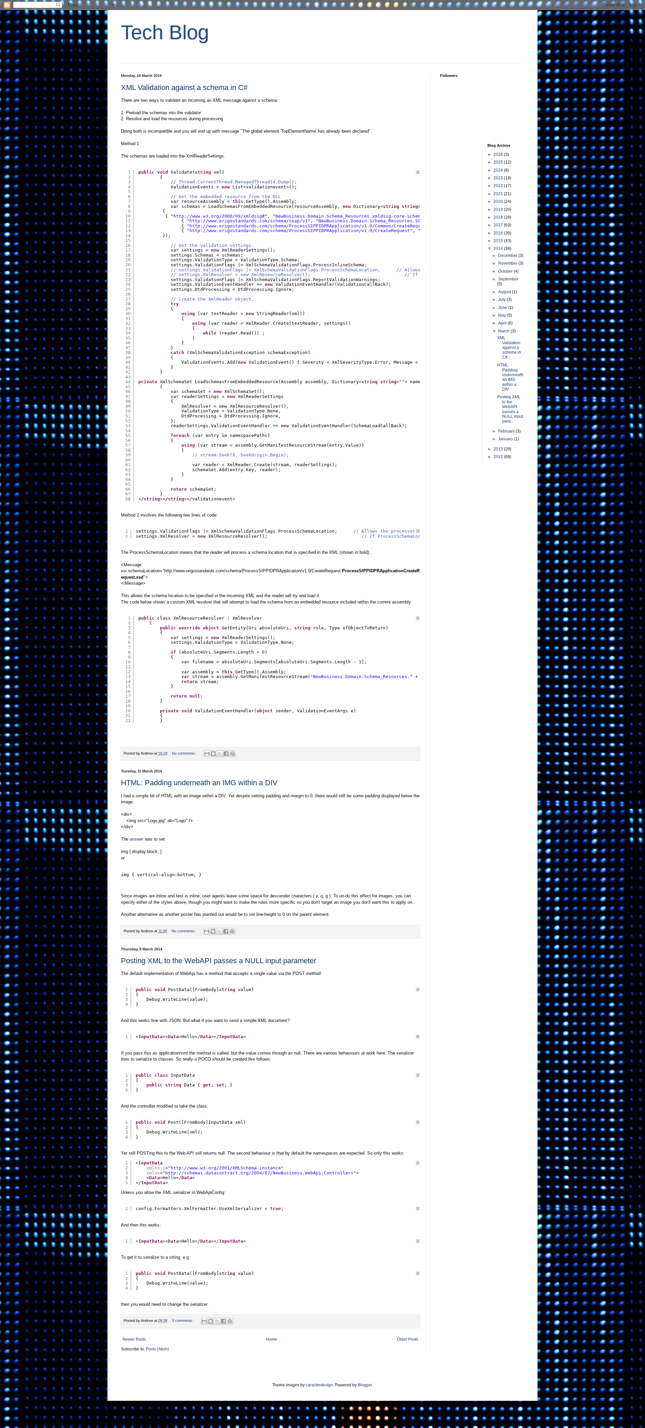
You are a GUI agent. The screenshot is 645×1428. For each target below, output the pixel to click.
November (508, 263)
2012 (498, 456)
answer (137, 839)
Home (271, 1339)
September (508, 279)
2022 (498, 185)
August (505, 291)
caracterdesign (319, 1385)
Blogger (365, 1385)
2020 (498, 201)
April (503, 323)
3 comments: (183, 1321)
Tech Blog (165, 32)
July (502, 299)
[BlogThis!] (213, 753)
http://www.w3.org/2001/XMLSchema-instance (226, 1167)
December (508, 255)
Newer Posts (134, 1339)
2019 (498, 209)
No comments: (184, 753)
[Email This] (207, 753)
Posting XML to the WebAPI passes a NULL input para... (510, 409)
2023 (498, 178)
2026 (498, 154)
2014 (498, 248)
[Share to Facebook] (226, 753)
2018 (498, 217)
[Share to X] (219, 753)
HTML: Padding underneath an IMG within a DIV (199, 782)
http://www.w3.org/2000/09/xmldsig (217, 216)
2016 (498, 233)
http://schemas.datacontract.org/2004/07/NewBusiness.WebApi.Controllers (259, 1172)
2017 (498, 225)
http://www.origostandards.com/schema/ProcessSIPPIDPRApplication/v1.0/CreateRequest (299, 230)
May (502, 315)
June (503, 307)
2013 (498, 449)
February (507, 431)
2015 (498, 240)
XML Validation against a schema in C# (184, 87)
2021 (498, 193)
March (504, 331)
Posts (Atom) (157, 1349)
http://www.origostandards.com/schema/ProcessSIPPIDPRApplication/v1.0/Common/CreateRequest (309, 225)
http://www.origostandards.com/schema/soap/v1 (248, 220)
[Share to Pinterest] (232, 753)
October (506, 271)
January (506, 439)
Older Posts (407, 1339)
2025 (498, 162)
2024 (498, 170)
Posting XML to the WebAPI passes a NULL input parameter (218, 960)
